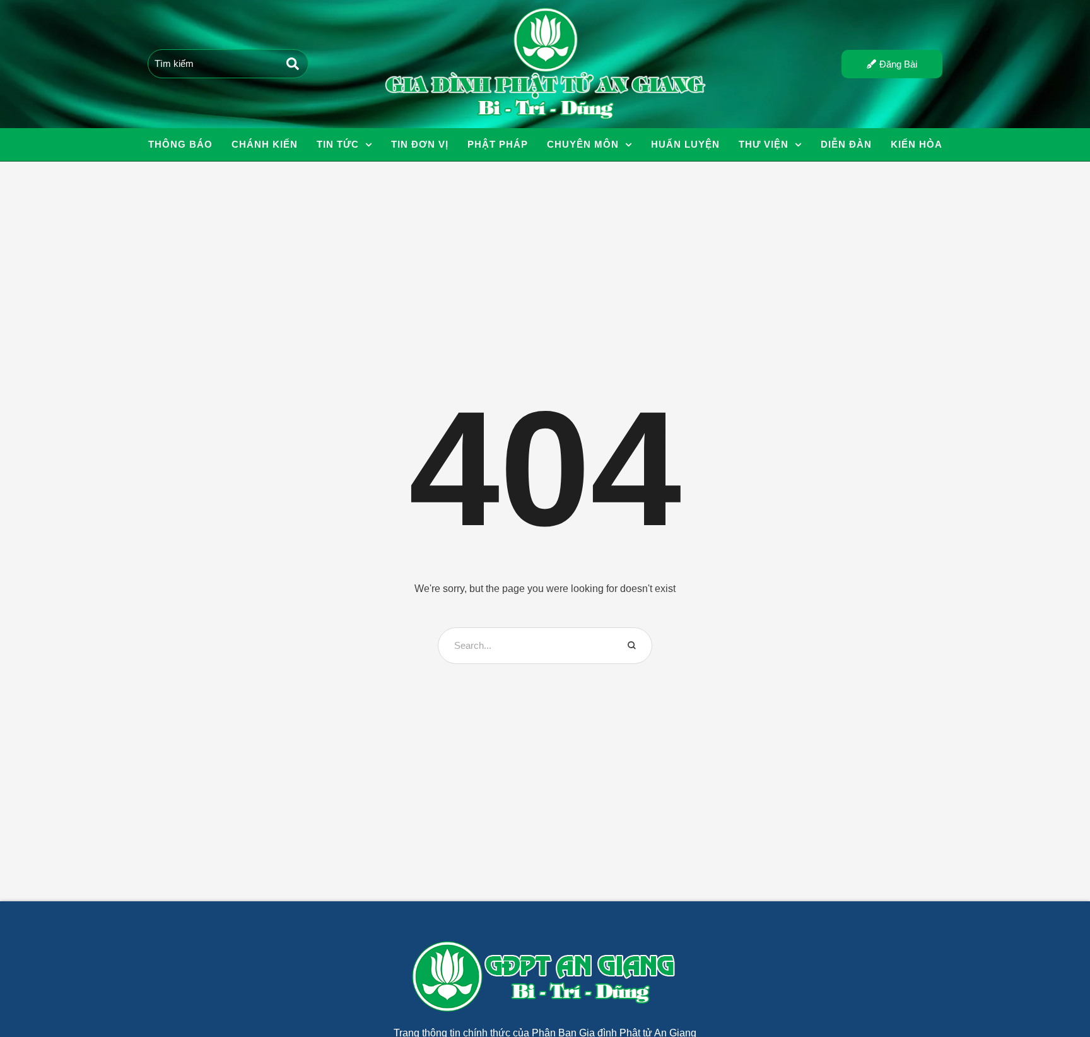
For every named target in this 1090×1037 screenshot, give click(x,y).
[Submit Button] (293, 64)
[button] (368, 144)
